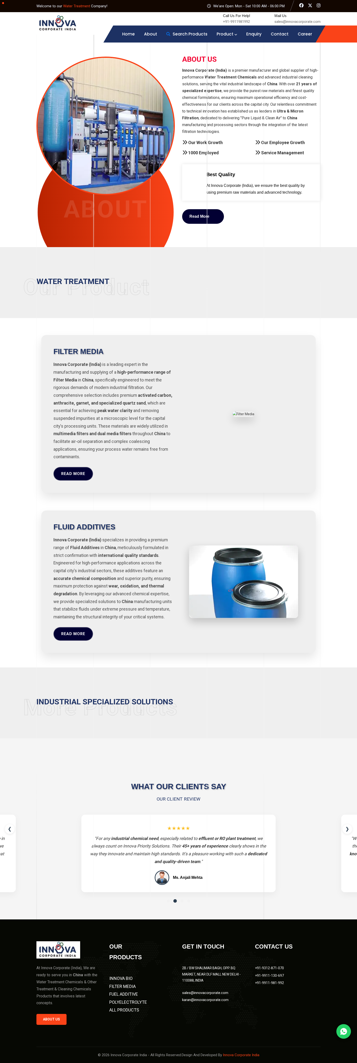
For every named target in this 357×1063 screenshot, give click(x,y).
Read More (73, 473)
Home (128, 34)
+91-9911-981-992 (269, 983)
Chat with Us (343, 1031)
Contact (280, 34)
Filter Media (122, 986)
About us (51, 1019)
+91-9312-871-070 (269, 968)
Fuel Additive (123, 994)
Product (225, 34)
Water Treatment (77, 6)
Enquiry (254, 34)
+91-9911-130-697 (269, 975)
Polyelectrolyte (128, 1002)
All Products (124, 1009)
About (150, 34)
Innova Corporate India (241, 1055)
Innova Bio (121, 978)
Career (305, 34)
